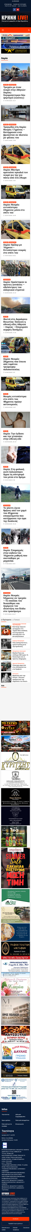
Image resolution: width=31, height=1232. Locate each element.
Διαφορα (14, 640)
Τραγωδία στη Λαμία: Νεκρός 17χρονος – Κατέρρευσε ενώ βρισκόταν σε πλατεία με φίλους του (15, 132)
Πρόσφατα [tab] (6, 620)
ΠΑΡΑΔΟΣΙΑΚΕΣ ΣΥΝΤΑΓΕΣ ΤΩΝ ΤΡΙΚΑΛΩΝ (19, 624)
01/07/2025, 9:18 (10, 480)
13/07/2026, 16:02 (10, 255)
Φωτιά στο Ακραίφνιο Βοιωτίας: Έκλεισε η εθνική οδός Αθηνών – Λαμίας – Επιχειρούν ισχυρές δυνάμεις (15, 324)
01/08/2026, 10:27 (10, 100)
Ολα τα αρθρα (22, 6)
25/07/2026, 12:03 (10, 215)
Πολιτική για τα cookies (7, 1125)
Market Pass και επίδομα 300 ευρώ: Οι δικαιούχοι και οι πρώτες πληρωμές (20, 656)
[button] (2, 30)
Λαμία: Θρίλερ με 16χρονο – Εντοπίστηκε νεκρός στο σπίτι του (14, 248)
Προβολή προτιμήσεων (15, 1223)
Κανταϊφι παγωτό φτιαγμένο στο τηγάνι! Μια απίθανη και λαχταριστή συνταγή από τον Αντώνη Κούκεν (19, 631)
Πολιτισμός (15, 673)
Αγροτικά (14, 663)
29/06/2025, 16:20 (10, 524)
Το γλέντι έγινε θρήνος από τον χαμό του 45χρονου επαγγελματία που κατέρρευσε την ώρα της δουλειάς (14, 514)
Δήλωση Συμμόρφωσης (20, 1115)
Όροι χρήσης (6, 1120)
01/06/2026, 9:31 (10, 372)
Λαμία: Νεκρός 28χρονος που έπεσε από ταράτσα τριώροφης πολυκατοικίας (14, 364)
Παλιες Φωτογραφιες (19, 4)
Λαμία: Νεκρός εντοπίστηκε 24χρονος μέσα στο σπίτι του (14, 208)
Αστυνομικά (7, 505)
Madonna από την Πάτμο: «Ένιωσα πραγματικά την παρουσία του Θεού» (19, 678)
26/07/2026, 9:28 (10, 180)
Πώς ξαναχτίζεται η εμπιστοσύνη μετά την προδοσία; (19, 644)
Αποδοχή (15, 1219)
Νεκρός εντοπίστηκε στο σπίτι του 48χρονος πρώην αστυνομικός (15, 400)
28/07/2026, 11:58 (10, 140)
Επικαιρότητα (12, 84)
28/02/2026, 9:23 (10, 407)
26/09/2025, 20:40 (10, 442)
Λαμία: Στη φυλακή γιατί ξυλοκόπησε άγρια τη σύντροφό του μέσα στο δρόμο (14, 473)
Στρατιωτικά (7, 279)
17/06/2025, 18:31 (10, 563)
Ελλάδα (6, 84)
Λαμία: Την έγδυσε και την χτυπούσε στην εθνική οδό (13, 436)
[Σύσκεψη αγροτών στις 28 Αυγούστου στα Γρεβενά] (6, 666)
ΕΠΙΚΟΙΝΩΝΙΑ (8, 4)
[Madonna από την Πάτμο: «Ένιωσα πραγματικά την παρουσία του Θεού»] (6, 677)
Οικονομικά (22, 651)
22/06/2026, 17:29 (10, 332)
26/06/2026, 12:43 (10, 293)
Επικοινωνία (20, 1124)
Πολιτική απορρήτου (22, 1120)
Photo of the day (10, 6)
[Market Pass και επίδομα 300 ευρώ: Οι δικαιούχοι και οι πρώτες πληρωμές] (6, 655)
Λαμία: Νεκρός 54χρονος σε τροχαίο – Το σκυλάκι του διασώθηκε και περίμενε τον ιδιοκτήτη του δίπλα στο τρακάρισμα (14, 603)
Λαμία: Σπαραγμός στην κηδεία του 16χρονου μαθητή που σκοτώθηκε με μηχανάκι (15, 555)
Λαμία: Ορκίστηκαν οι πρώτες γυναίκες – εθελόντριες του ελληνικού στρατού (15, 286)
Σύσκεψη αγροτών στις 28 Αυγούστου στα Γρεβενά (19, 667)
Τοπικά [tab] (17, 620)
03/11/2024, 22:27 (10, 614)
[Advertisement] (15, 704)
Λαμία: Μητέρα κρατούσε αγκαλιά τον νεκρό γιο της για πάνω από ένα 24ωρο (15, 173)
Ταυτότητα (26, 1227)
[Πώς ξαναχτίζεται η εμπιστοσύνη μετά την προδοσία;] (6, 643)
